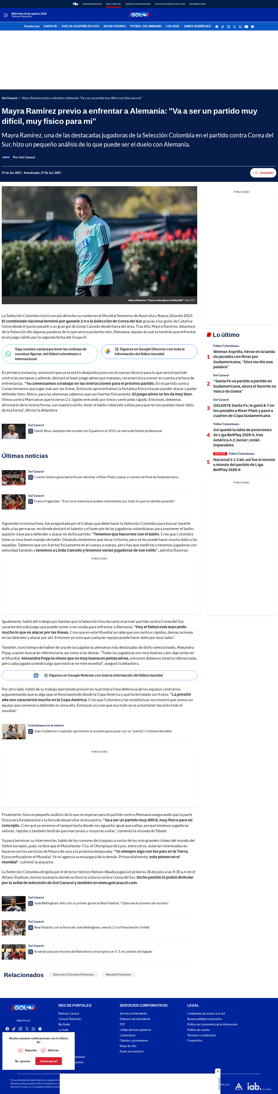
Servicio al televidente (133, 1013)
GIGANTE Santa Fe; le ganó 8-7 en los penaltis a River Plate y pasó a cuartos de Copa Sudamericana (243, 410)
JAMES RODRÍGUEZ (197, 26)
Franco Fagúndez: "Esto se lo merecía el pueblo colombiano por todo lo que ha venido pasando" (104, 501)
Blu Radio (64, 1024)
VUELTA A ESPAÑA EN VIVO (80, 26)
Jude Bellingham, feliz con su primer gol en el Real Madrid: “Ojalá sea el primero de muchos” (101, 903)
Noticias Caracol (68, 1013)
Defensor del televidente (135, 1019)
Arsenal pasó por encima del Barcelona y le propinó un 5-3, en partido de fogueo (93, 951)
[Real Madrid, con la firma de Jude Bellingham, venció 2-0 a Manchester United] (14, 927)
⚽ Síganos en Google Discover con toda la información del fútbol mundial (150, 351)
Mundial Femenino (118, 974)
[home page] (75, 4)
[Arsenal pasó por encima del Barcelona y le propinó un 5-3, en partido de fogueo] (14, 952)
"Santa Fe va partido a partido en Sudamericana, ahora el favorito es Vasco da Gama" (244, 385)
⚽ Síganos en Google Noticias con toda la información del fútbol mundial (103, 675)
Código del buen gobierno (135, 1029)
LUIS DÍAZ (172, 26)
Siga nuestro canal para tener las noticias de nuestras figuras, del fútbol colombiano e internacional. (50, 354)
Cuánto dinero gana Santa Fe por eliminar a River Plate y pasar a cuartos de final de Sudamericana (106, 477)
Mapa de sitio (128, 1046)
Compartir (266, 172)
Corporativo (194, 1040)
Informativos (197, 4)
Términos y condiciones (201, 1035)
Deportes (31, 1050)
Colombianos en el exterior (46, 725)
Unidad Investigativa (138, 4)
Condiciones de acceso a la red (206, 1013)
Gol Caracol (113, 4)
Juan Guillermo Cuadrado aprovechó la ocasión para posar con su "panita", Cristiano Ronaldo (103, 731)
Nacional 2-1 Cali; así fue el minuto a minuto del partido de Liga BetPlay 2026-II (244, 464)
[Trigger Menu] (5, 15)
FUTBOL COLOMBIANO (145, 26)
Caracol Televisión (69, 1019)
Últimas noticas (92, 4)
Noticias (53, 1050)
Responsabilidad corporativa (204, 1019)
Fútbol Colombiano (226, 346)
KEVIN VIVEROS (115, 26)
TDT (122, 1024)
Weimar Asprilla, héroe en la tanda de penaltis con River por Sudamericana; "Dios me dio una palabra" (244, 359)
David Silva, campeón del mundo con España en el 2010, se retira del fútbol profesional (98, 431)
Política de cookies (198, 1029)
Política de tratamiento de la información (212, 1024)
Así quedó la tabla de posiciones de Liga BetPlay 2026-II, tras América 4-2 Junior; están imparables (242, 437)
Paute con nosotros (132, 1051)
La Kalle (63, 1029)
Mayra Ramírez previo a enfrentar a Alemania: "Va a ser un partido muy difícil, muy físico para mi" (82, 98)
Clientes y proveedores (134, 1040)
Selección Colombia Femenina (73, 974)
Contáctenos (128, 1035)
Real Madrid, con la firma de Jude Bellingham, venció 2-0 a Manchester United (91, 927)
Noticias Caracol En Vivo (170, 4)
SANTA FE (50, 26)
